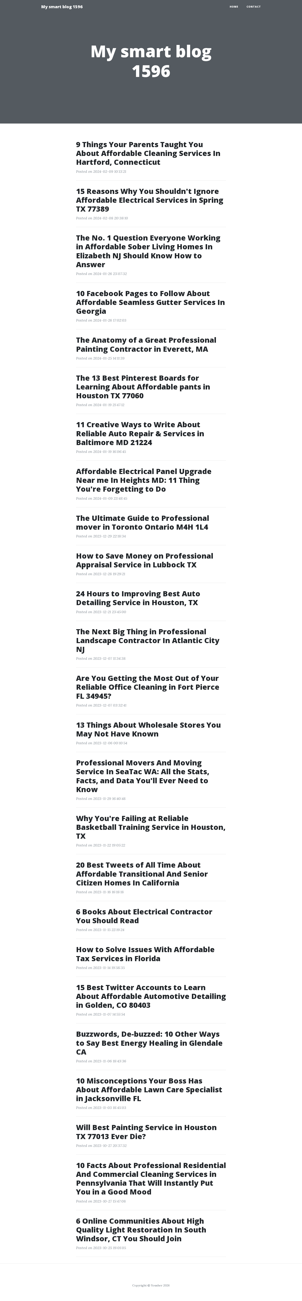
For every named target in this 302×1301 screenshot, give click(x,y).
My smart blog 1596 (62, 6)
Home (234, 6)
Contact (254, 6)
